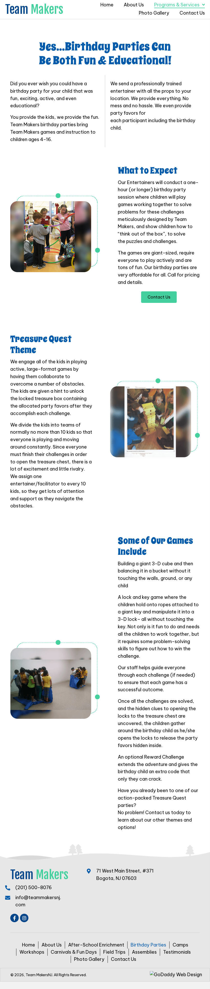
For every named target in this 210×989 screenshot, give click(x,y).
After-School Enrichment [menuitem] (96, 945)
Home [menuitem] (28, 945)
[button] (14, 918)
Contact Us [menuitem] (123, 959)
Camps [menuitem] (180, 945)
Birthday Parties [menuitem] (148, 945)
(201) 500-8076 (33, 887)
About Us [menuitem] (51, 945)
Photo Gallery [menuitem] (89, 959)
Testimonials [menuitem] (177, 952)
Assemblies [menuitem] (144, 952)
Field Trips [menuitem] (114, 952)
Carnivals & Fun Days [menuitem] (74, 952)
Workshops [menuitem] (31, 952)
